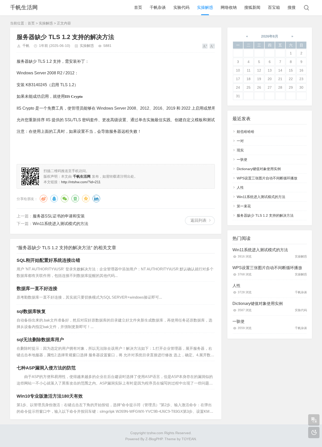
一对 (240, 141)
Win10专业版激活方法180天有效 (50, 396)
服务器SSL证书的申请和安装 (59, 216)
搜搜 (292, 7)
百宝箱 (274, 7)
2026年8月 (269, 36)
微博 (43, 198)
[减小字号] (212, 46)
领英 (96, 198)
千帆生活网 (24, 7)
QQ (54, 198)
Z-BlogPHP (154, 439)
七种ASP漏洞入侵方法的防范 (46, 367)
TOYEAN (189, 439)
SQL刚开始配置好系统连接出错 (48, 260)
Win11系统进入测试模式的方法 (60, 223)
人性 (240, 187)
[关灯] (313, 432)
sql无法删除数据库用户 (40, 339)
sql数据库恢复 (31, 311)
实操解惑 (205, 7)
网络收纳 (229, 7)
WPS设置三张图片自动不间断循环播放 (267, 178)
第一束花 (244, 206)
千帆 (25, 46)
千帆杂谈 (158, 7)
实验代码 (181, 7)
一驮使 (242, 159)
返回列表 (198, 220)
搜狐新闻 (252, 7)
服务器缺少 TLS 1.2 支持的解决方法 (265, 215)
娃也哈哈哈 (245, 132)
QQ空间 (86, 198)
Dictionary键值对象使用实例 (259, 169)
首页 (138, 7)
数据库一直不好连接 (37, 288)
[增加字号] (205, 46)
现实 (240, 150)
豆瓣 (75, 198)
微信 (64, 198)
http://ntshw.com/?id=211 (81, 182)
